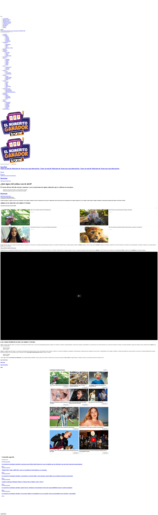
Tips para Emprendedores (10, 92)
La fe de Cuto (5, 24)
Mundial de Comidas (7, 21)
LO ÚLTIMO (5, 18)
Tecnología (5, 94)
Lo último (5, 34)
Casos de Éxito (8, 89)
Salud (6, 83)
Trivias (4, 99)
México (6, 79)
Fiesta (6, 71)
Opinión (4, 51)
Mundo (4, 75)
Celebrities (7, 105)
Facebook (7, 59)
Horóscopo (5, 50)
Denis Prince (11, 197)
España (6, 76)
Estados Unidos (8, 77)
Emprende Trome (6, 88)
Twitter (6, 61)
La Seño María (8, 55)
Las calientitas (8, 72)
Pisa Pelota (5, 25)
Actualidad (5, 35)
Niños (6, 84)
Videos (4, 101)
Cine (6, 46)
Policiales (7, 37)
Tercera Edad (8, 86)
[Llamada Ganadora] (15, 136)
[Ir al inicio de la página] (3, 514)
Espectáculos (5, 42)
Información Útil (8, 90)
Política (6, 36)
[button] (14, 164)
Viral (4, 58)
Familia (4, 80)
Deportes (4, 48)
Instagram (7, 60)
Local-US (7, 68)
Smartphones (7, 97)
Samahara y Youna (6, 19)
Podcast (4, 27)
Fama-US (7, 69)
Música (6, 45)
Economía (7, 39)
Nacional (7, 38)
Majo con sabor (6, 20)
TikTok (6, 63)
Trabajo (6, 85)
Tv (6, 43)
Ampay (6, 54)
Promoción (5, 93)
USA (4, 65)
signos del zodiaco (4, 364)
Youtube (7, 62)
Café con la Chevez (7, 23)
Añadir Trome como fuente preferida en (8, 175)
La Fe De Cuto (8, 73)
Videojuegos (7, 96)
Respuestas (5, 56)
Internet (6, 95)
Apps (6, 98)
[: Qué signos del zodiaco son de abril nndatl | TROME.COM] (12, 30)
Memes (6, 64)
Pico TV (4, 26)
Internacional (7, 41)
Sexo (6, 87)
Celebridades (7, 44)
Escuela (6, 81)
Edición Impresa (6, 108)
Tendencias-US (8, 67)
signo (1, 367)
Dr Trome (7, 106)
